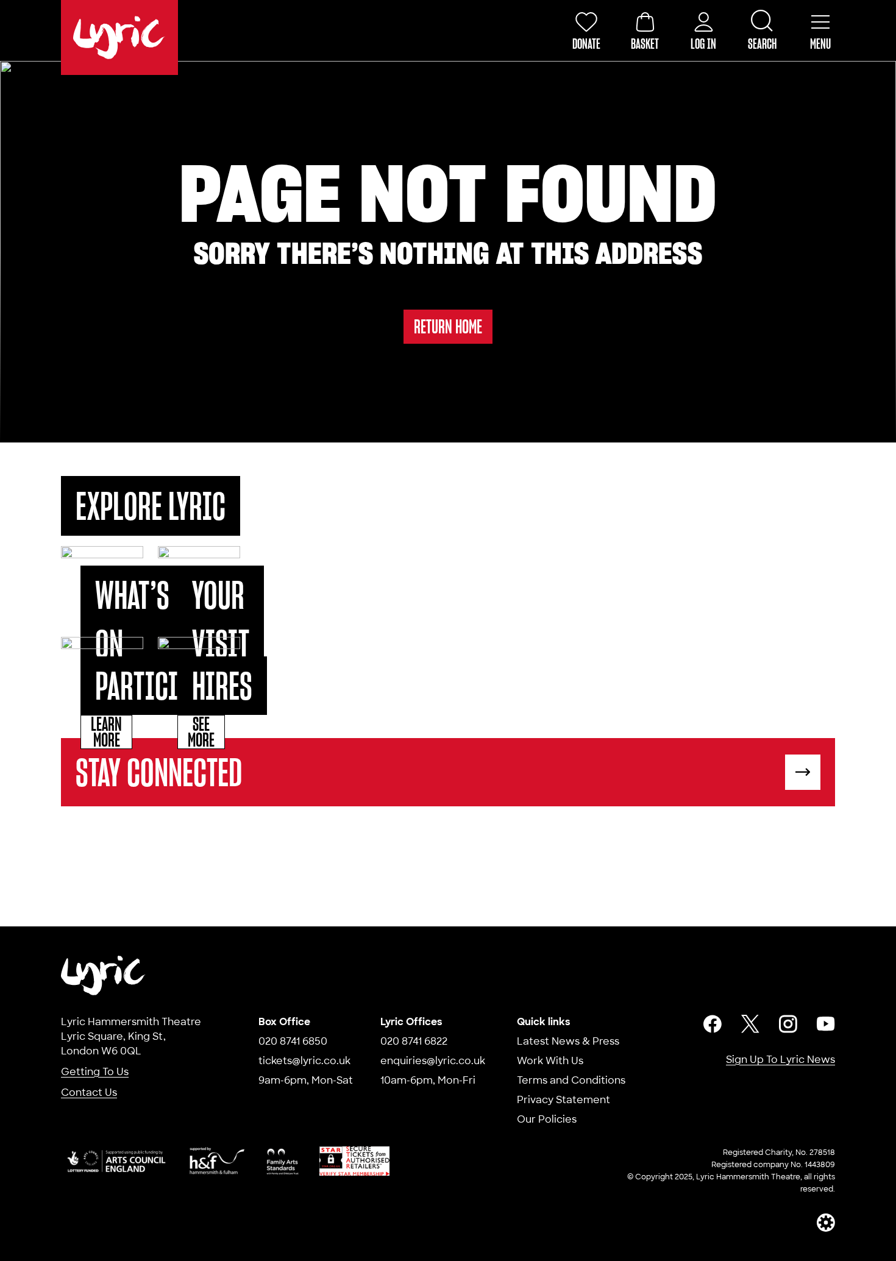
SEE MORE (201, 732)
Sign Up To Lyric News (780, 1059)
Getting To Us (95, 1071)
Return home (448, 326)
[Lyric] (103, 975)
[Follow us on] (712, 1024)
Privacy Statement (563, 1099)
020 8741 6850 (292, 1041)
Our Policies (547, 1119)
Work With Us (550, 1060)
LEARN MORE (106, 732)
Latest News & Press (568, 1041)
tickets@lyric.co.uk (304, 1060)
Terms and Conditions (571, 1080)
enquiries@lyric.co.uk (432, 1060)
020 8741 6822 (413, 1041)
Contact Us (89, 1092)
